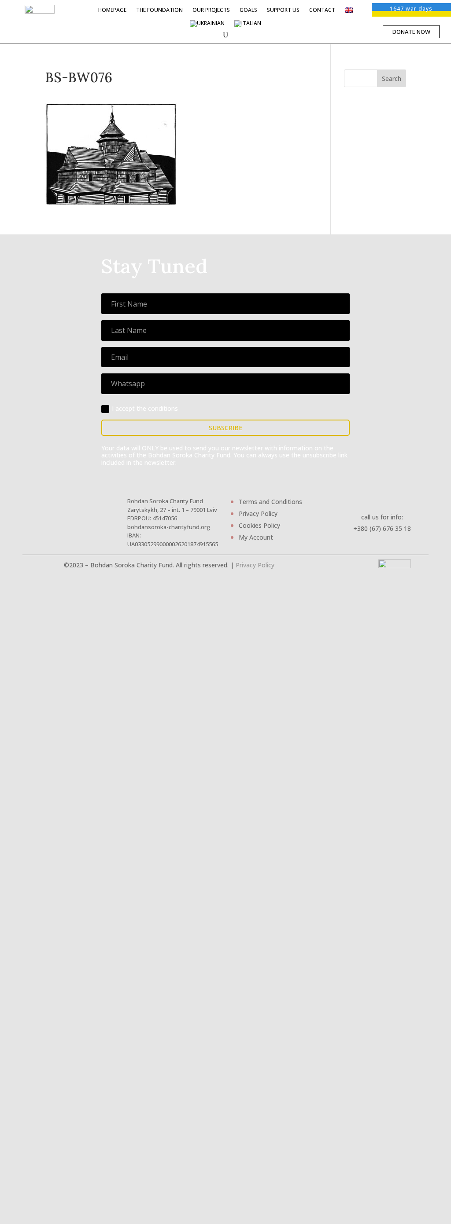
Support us (283, 10)
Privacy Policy (258, 513)
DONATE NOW (411, 32)
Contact (322, 10)
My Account (256, 537)
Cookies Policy (259, 525)
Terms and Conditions (270, 501)
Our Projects (211, 10)
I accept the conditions (145, 408)
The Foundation (159, 10)
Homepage (112, 10)
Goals (248, 10)
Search (391, 78)
